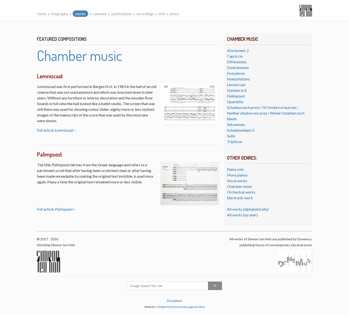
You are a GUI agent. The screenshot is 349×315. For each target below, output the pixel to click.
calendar (100, 13)
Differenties (237, 62)
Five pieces (236, 73)
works (80, 13)
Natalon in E (237, 90)
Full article (55, 130)
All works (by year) (242, 215)
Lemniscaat (236, 84)
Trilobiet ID (163, 307)
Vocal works (237, 180)
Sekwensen (236, 124)
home (42, 13)
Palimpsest (236, 96)
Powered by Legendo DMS (188, 307)
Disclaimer (174, 301)
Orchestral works (241, 192)
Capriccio (235, 56)
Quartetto (235, 101)
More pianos (237, 175)
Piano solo (235, 169)
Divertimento (238, 67)
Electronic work (240, 197)
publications (122, 13)
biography (59, 13)
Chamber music (239, 186)
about (174, 13)
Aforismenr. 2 (238, 50)
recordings (145, 13)
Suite (231, 136)
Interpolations (238, 79)
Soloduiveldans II (241, 130)
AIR (162, 13)
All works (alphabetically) (248, 209)
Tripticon (234, 141)
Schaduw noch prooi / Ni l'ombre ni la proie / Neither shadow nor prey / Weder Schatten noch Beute (266, 113)
